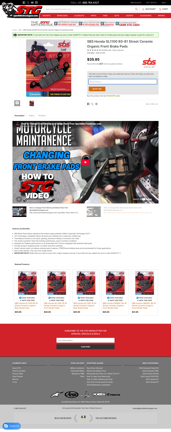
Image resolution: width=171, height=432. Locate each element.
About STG (16, 368)
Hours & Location (18, 371)
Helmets (47, 16)
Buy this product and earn (103, 96)
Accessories (146, 16)
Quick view (26, 281)
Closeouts (79, 16)
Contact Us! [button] (14, 426)
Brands (161, 16)
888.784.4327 (90, 2)
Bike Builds (136, 3)
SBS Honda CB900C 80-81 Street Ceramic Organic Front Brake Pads (115, 305)
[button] (12, 426)
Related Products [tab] (22, 264)
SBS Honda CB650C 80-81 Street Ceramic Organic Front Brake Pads (144, 305)
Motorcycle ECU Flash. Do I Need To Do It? (103, 374)
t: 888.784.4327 (20, 408)
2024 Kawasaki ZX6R (150, 371)
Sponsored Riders (77, 371)
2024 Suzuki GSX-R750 (150, 376)
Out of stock (27, 285)
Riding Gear (62, 16)
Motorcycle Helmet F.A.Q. (96, 371)
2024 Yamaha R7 (152, 379)
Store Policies (17, 376)
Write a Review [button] (118, 50)
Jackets (130, 16)
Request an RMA (78, 374)
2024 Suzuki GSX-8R (151, 374)
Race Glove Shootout (95, 368)
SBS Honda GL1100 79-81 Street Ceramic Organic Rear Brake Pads (85, 305)
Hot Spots (151, 3)
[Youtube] (32, 2)
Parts (94, 16)
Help (164, 3)
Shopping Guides (95, 363)
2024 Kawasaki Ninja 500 (149, 368)
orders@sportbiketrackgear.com (145, 408)
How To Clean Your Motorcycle (98, 376)
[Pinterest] (96, 104)
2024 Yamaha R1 (152, 382)
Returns (15, 379)
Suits (117, 16)
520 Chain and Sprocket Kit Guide (100, 382)
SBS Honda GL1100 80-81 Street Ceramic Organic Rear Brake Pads (26, 305)
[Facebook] (24, 2)
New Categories (150, 363)
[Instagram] (36, 2)
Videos (31, 115)
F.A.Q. (14, 382)
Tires (105, 16)
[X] (28, 2)
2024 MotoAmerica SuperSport (98, 385)
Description (19, 115)
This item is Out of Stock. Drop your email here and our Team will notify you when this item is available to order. (121, 75)
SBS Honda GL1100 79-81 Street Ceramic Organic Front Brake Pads (55, 305)
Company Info (19, 363)
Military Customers (77, 368)
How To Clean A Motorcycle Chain (99, 379)
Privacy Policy (17, 374)
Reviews (42, 115)
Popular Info (77, 363)
